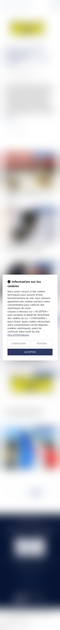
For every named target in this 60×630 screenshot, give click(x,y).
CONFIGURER (18, 343)
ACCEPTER (30, 352)
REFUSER (42, 343)
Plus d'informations (18, 334)
